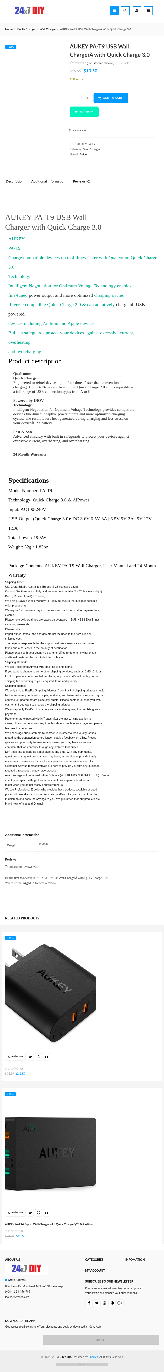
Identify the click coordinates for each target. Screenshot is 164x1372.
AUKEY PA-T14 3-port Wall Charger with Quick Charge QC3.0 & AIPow (49, 1224)
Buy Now (86, 112)
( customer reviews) (100, 63)
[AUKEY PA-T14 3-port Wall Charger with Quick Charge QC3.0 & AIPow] (50, 1096)
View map (57, 1286)
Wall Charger (48, 29)
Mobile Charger (26, 29)
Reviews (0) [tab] (81, 181)
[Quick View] (30, 1057)
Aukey (83, 154)
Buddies (93, 1357)
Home (9, 29)
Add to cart (113, 98)
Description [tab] (14, 181)
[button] (15, 1057)
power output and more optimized (61, 295)
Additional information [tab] (48, 181)
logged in (28, 883)
